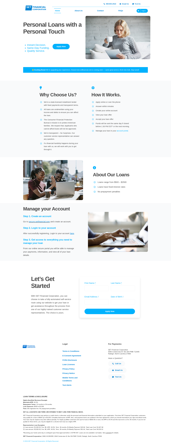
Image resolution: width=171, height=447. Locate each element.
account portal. (123, 131)
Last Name (116, 283)
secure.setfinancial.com (39, 222)
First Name (90, 283)
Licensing (108, 433)
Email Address (92, 297)
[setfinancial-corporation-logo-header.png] (36, 6)
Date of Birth (117, 297)
